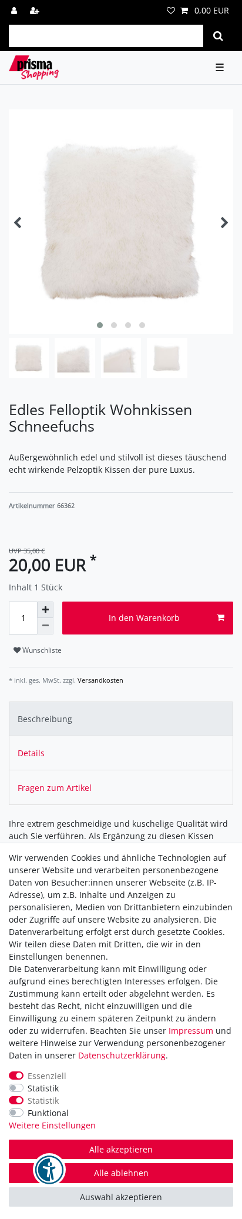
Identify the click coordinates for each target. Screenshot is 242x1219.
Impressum (191, 1030)
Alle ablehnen (121, 1172)
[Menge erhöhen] (45, 610)
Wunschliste (41, 650)
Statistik (43, 1088)
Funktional (48, 1112)
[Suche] (218, 36)
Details (31, 753)
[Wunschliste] (171, 10)
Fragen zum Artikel (55, 787)
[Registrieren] (36, 10)
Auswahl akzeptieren (121, 1197)
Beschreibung (45, 718)
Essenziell (47, 1075)
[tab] (121, 719)
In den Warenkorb (144, 617)
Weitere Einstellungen (52, 1125)
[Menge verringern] (45, 626)
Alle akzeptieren (121, 1149)
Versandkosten (99, 680)
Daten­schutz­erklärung (122, 1055)
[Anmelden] (15, 10)
